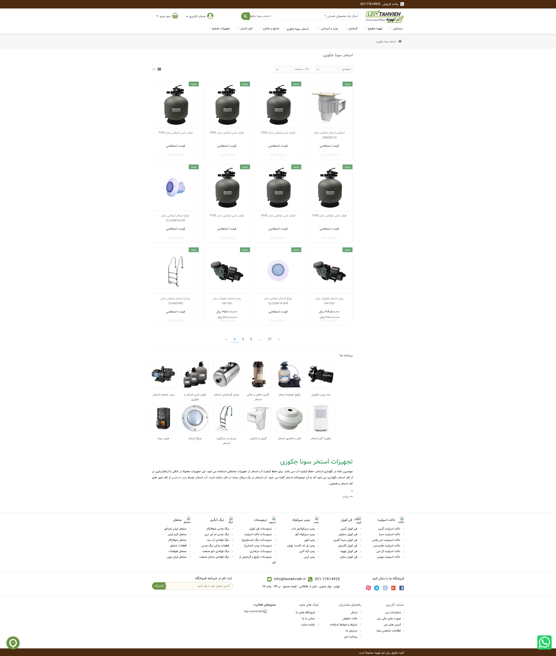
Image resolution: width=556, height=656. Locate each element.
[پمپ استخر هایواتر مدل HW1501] (227, 271)
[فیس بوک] (401, 587)
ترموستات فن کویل (261, 528)
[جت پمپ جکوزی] (320, 374)
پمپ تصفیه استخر (163, 394)
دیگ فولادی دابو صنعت (216, 551)
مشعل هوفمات (178, 551)
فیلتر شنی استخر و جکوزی (195, 397)
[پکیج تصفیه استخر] (289, 374)
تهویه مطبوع (375, 28)
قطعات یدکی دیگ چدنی (215, 545)
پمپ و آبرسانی (329, 28)
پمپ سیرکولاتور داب (303, 528)
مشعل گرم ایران (177, 534)
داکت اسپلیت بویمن (389, 556)
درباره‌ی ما (352, 630)
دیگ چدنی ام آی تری (217, 534)
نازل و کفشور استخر (289, 438)
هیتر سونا (163, 438)
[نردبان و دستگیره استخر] (226, 418)
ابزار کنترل (246, 28)
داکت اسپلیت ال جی (388, 551)
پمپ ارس (310, 556)
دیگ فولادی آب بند (218, 540)
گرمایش (352, 28)
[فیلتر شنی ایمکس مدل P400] (227, 105)
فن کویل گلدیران (348, 545)
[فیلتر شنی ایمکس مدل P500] (329, 188)
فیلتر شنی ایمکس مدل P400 (227, 132)
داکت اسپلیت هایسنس (387, 545)
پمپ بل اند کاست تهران (301, 545)
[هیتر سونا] (163, 418)
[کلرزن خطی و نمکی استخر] (257, 374)
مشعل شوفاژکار (177, 540)
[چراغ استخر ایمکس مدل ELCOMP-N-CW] (175, 188)
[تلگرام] (376, 587)
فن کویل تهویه (349, 551)
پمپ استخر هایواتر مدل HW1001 (329, 301)
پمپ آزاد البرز (307, 551)
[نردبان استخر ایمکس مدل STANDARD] (175, 271)
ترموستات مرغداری (261, 551)
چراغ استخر (195, 438)
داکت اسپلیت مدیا (390, 534)
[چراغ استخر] (194, 418)
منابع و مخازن (271, 28)
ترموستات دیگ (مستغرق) (257, 540)
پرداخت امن (351, 636)
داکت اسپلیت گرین (389, 528)
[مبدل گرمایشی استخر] (226, 374)
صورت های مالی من (389, 618)
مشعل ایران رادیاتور (175, 528)
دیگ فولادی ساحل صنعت (214, 556)
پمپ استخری (179, 477)
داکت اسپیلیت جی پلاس (386, 540)
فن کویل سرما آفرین (345, 540)
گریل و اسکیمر (258, 438)
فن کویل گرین (349, 528)
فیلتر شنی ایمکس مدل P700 (227, 215)
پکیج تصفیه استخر (289, 394)
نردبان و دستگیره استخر (226, 441)
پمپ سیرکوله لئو (305, 534)
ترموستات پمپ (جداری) (258, 545)
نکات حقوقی (350, 618)
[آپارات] (368, 587)
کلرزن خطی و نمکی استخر (258, 397)
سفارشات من (393, 612)
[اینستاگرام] (385, 587)
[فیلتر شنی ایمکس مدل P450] (175, 105)
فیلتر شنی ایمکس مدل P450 (176, 132)
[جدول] (159, 69)
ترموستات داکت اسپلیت (258, 534)
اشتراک (159, 586)
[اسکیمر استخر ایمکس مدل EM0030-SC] (329, 105)
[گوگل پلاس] (393, 587)
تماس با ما (309, 618)
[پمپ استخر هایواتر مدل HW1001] (329, 271)
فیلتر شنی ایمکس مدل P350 (278, 132)
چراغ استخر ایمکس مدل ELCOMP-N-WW (278, 301)
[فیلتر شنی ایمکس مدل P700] (227, 188)
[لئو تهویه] (385, 16)
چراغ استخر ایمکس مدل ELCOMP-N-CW (175, 218)
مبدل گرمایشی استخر (226, 394)
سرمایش (398, 28)
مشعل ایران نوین (177, 556)
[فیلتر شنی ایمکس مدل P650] (278, 188)
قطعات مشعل (178, 545)
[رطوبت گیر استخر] (320, 418)
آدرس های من (392, 624)
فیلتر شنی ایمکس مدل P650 (278, 215)
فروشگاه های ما (306, 612)
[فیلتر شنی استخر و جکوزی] (194, 374)
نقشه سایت (308, 624)
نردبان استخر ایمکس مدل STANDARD (175, 301)
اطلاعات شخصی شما (389, 630)
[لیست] (154, 69)
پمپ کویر (310, 540)
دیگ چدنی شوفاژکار (218, 528)
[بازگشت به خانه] (400, 41)
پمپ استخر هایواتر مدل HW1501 (227, 301)
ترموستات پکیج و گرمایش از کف (257, 559)
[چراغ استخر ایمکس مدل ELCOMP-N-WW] (278, 271)
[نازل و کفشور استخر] (289, 418)
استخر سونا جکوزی (297, 28)
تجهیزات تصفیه (221, 28)
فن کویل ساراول (348, 534)
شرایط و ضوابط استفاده (344, 624)
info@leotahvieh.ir (290, 579)
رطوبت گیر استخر (321, 438)
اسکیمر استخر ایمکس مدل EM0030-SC (329, 135)
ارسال (354, 612)
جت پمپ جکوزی (320, 394)
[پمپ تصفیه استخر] (163, 374)
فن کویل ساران (349, 556)
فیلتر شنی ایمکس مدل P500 (329, 215)
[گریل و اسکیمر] (257, 418)
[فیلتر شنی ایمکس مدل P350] (278, 105)
